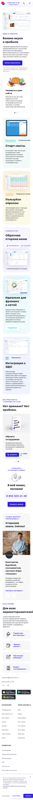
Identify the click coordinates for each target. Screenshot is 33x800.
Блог (4, 738)
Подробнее (12, 328)
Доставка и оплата (9, 770)
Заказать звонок (16, 504)
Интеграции (6, 758)
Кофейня (21, 738)
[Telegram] (7, 686)
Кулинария (22, 718)
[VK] (3, 685)
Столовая (21, 726)
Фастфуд (21, 730)
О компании (6, 750)
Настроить (16, 796)
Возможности (7, 714)
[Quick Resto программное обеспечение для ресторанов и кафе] (3, 3)
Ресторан (21, 722)
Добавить (13, 454)
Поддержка (6, 710)
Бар (19, 710)
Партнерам (6, 734)
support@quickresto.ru (10, 677)
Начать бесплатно (12, 63)
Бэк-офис (5, 718)
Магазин (5, 730)
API (3, 762)
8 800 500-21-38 (8, 682)
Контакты (5, 766)
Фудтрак (21, 734)
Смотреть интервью (14, 591)
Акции (4, 726)
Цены (4, 722)
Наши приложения (9, 754)
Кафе (20, 714)
